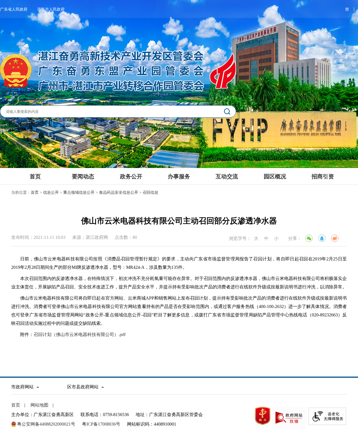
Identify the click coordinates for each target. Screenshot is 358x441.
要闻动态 (83, 176)
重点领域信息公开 (79, 192)
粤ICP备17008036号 (101, 424)
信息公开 (51, 192)
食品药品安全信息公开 (118, 192)
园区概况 (275, 176)
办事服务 (179, 176)
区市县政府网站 (82, 386)
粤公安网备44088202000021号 (46, 424)
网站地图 (39, 405)
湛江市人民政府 (51, 9)
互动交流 (227, 176)
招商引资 (323, 176)
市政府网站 (22, 386)
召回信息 (150, 192)
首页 (35, 176)
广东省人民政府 (13, 9)
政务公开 (131, 176)
